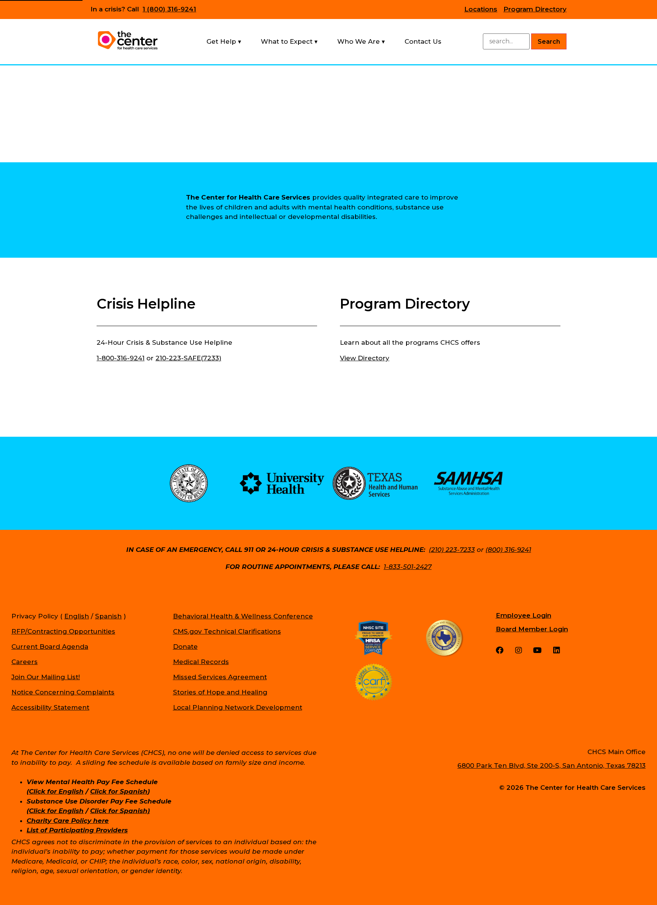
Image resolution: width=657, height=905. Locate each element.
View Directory (364, 358)
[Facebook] (499, 650)
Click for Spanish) (120, 811)
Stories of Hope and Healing (220, 692)
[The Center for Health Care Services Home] (127, 40)
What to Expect (287, 41)
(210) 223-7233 (452, 549)
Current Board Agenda (49, 646)
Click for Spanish (119, 791)
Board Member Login (532, 629)
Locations (480, 9)
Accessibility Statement (50, 707)
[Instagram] (518, 650)
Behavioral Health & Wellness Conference (243, 616)
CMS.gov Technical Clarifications (227, 631)
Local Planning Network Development (237, 707)
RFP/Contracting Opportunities (63, 631)
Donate (185, 646)
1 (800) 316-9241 (169, 9)
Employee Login (523, 615)
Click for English (56, 791)
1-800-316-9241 (120, 358)
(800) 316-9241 (508, 549)
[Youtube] (537, 650)
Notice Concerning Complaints (62, 692)
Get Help (221, 41)
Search (549, 41)
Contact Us (423, 41)
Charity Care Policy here (68, 820)
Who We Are (358, 41)
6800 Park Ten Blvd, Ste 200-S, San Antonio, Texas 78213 (551, 765)
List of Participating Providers (77, 830)
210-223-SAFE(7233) (188, 358)
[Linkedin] (556, 650)
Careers (24, 662)
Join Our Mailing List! (45, 677)
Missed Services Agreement (220, 677)
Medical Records (201, 662)
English (76, 616)
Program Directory (535, 9)
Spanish (108, 616)
